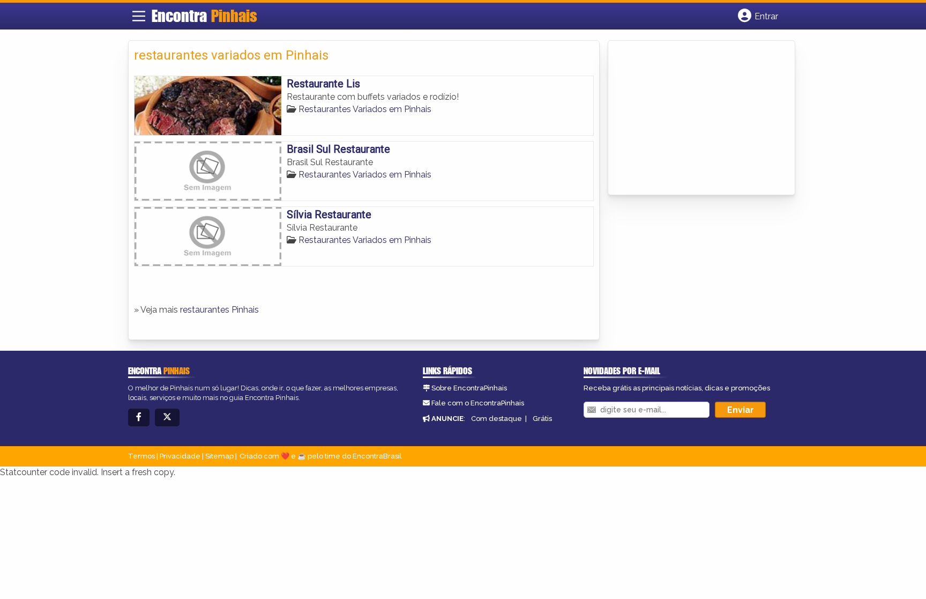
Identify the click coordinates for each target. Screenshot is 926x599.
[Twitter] (167, 417)
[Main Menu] (139, 16)
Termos (141, 456)
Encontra (204, 15)
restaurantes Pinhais (219, 310)
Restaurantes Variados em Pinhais (364, 109)
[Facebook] (139, 417)
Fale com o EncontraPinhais (477, 403)
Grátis (542, 419)
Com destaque (496, 419)
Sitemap (219, 456)
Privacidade (180, 456)
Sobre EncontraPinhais (469, 388)
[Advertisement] (694, 118)
